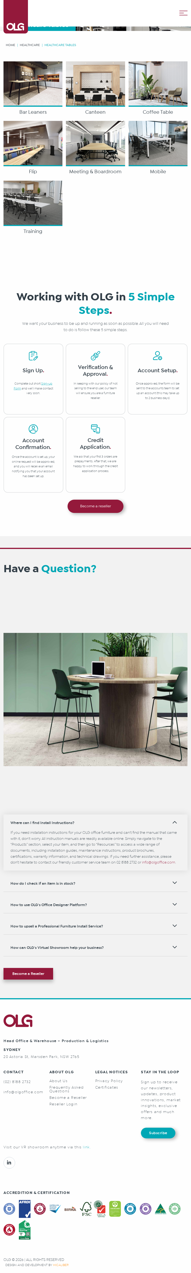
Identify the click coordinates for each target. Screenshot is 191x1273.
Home (10, 45)
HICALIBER (60, 1265)
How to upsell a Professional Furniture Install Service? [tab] (56, 926)
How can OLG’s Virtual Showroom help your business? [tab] (57, 947)
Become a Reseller (28, 973)
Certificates (106, 1087)
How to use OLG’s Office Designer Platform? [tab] (48, 905)
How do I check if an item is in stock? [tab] (42, 883)
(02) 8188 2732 (17, 1082)
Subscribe (158, 1133)
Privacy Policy (109, 1081)
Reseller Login (63, 1104)
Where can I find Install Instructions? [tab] (42, 823)
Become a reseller (95, 506)
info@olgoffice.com (158, 862)
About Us (58, 1081)
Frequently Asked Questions (66, 1089)
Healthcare (30, 45)
